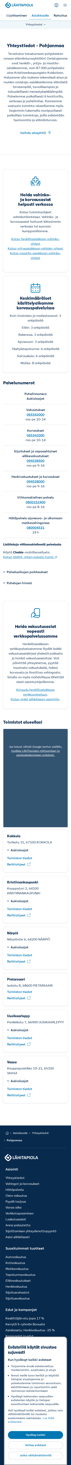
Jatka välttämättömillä (35, 1455)
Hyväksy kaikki (35, 1435)
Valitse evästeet (35, 1445)
